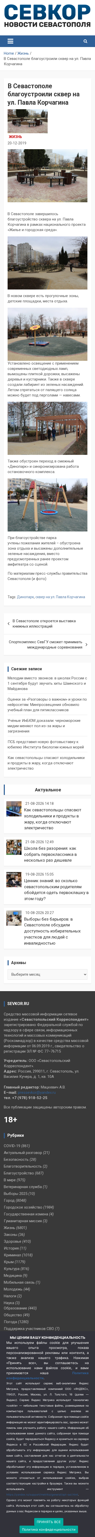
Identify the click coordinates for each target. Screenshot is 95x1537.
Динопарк (25, 597)
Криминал (12, 1255)
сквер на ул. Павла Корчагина (60, 597)
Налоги (10, 1296)
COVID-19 (12, 1146)
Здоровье (12, 1241)
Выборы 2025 (15, 1193)
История (11, 1248)
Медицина (13, 1275)
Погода (10, 1322)
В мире (10, 1180)
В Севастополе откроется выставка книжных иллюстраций (44, 624)
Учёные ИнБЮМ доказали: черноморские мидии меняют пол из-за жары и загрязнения (44, 725)
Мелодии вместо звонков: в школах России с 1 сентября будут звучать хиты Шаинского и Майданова (47, 683)
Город (9, 1200)
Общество (13, 1315)
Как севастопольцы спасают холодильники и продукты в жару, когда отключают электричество (46, 763)
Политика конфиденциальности (49, 1529)
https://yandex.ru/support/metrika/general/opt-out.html (42, 1494)
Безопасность (16, 1159)
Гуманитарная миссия (23, 1221)
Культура (12, 1268)
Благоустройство (19, 1173)
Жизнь (15, 137)
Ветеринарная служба (23, 1187)
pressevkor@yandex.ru (37, 1092)
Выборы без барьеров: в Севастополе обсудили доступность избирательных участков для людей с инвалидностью (52, 931)
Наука (9, 1303)
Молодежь (13, 1289)
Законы (10, 1234)
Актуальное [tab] (48, 789)
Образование (15, 1308)
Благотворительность (23, 1166)
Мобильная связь (19, 1282)
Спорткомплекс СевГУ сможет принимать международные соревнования (45, 645)
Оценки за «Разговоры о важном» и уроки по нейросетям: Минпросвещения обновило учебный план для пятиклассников (47, 704)
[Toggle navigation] (10, 41)
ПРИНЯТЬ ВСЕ (49, 1522)
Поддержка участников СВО (29, 1328)
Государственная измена (26, 1214)
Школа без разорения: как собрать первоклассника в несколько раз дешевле (50, 854)
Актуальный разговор (23, 1152)
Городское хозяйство (23, 1207)
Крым (9, 1262)
